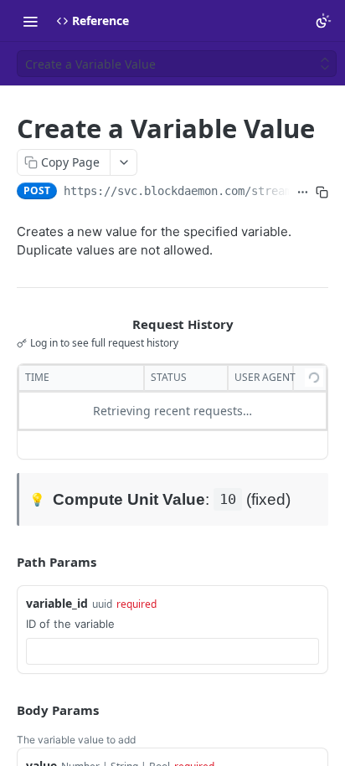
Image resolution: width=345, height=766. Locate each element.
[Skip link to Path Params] (5, 562)
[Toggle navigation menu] (30, 21)
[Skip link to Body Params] (5, 710)
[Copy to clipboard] (322, 193)
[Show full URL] (302, 193)
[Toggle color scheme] (323, 21)
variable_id (57, 603)
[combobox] (172, 651)
